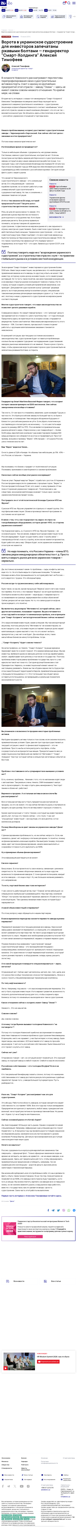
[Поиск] (69, 3)
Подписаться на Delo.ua (49, 1362)
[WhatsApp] (69, 1210)
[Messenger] (74, 1210)
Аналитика (9, 1479)
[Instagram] (28, 1486)
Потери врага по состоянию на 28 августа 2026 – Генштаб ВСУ (60, 211)
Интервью (28, 1479)
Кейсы (66, 1475)
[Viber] (64, 1210)
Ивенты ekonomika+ (25, 1469)
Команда (44, 1458)
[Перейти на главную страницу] (3, 3)
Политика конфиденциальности (49, 1462)
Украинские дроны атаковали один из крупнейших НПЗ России (59, 199)
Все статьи (56, 1281)
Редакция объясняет (67, 1479)
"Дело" (12, 1201)
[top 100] (10, 3)
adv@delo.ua (45, 1489)
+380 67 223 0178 (47, 1488)
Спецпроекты (7, 1468)
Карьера (24, 1461)
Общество (5, 1465)
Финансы (5, 1461)
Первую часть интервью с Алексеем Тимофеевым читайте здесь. (32, 1196)
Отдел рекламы (69, 1458)
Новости (52, 184)
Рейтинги (24, 1465)
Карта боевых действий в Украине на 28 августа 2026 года (60, 188)
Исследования (49, 1479)
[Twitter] (58, 1210)
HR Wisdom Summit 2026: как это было (53, 1357)
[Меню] (74, 3)
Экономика (6, 1458)
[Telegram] (53, 1210)
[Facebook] (48, 1210)
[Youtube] (21, 1486)
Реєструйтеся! (30, 1236)
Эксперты (48, 1475)
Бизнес (16, 36)
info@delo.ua (65, 1496)
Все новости (55, 217)
